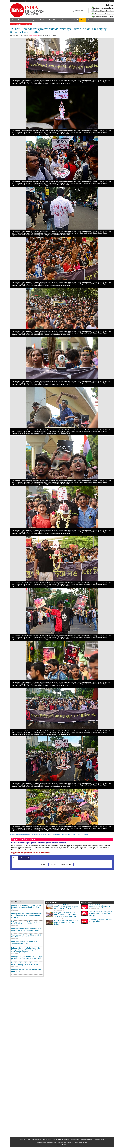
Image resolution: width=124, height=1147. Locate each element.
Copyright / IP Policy (72, 1143)
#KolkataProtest (33, 834)
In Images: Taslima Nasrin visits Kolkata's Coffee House (26, 970)
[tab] (15, 858)
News (20, 20)
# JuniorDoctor (61, 834)
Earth (62, 20)
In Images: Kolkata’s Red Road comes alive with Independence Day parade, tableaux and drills (26, 915)
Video (90, 20)
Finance (27, 20)
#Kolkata (25, 834)
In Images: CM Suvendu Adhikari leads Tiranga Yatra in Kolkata (25, 942)
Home (14, 20)
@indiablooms (34, 36)
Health (68, 20)
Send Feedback (75, 1139)
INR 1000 (53, 865)
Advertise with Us (36, 1139)
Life (49, 20)
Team (28, 1139)
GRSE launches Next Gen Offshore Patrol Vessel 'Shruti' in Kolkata (26, 936)
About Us (22, 1139)
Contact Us (66, 1139)
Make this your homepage (105, 1)
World (55, 20)
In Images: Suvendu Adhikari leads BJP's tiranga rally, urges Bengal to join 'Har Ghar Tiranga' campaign (25, 950)
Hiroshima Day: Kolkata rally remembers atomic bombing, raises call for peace (26, 964)
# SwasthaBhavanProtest (47, 834)
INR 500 (42, 865)
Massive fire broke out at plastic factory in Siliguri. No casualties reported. (100, 913)
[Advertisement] (39, 887)
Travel (76, 20)
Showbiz (42, 20)
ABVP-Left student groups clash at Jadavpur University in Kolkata (101, 906)
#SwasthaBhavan (16, 834)
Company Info (83, 1143)
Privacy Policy (47, 1139)
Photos (82, 20)
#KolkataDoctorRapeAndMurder (77, 834)
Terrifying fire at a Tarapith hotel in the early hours (100, 920)
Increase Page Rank (62, 1144)
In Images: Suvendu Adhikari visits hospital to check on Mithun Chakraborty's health (26, 957)
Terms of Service (57, 1139)
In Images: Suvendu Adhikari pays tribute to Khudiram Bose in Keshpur (26, 923)
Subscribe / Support (99, 1139)
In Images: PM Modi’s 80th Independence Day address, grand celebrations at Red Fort (26, 907)
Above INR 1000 (66, 865)
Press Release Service (86, 1139)
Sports (34, 20)
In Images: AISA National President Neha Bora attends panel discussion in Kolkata (26, 929)
